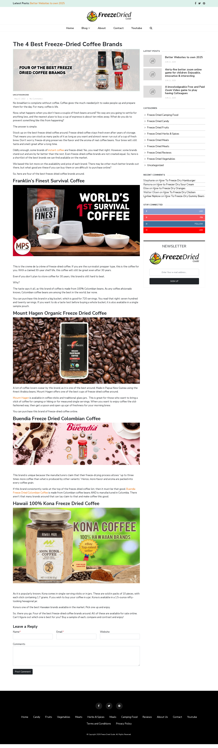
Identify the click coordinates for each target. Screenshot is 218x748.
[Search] (151, 28)
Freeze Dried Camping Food (162, 115)
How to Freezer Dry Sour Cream (175, 184)
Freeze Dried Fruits (158, 127)
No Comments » (36, 99)
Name (17, 632)
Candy (36, 717)
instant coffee (56, 150)
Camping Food (129, 717)
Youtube (136, 28)
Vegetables (63, 717)
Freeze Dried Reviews (159, 152)
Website (105, 632)
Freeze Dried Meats (158, 146)
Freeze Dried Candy (158, 121)
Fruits (48, 717)
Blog (84, 28)
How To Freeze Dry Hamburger (177, 180)
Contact (118, 28)
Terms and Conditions (98, 723)
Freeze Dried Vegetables (161, 159)
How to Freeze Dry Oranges (169, 188)
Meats (78, 717)
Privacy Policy (124, 723)
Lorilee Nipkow (152, 196)
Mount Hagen (21, 398)
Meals (112, 717)
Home (70, 28)
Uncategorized (21, 95)
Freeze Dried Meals (158, 140)
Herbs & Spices (95, 717)
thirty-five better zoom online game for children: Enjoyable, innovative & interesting (183, 73)
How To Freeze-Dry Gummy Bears (184, 196)
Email (60, 632)
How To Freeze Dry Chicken (179, 192)
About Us (162, 717)
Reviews (147, 717)
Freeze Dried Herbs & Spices (163, 133)
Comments (19, 644)
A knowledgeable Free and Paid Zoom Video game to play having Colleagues (185, 90)
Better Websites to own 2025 (47, 3)
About (102, 28)
